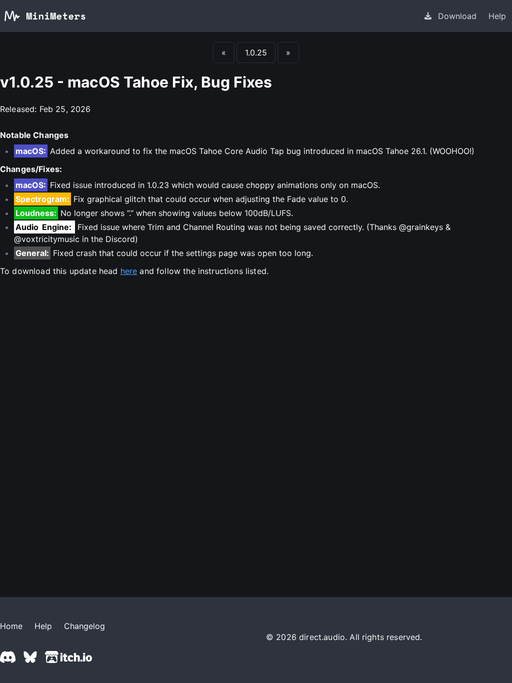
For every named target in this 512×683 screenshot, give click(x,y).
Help (497, 16)
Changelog (84, 626)
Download (457, 16)
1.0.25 (256, 53)
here (129, 271)
